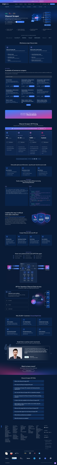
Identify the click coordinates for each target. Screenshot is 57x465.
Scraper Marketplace (17, 6)
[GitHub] (47, 427)
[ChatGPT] (44, 432)
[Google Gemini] (47, 432)
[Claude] (49, 432)
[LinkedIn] (44, 427)
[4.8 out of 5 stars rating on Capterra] (14, 13)
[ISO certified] (40, 458)
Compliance (34, 6)
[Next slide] (51, 353)
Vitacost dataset (31, 114)
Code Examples (29, 6)
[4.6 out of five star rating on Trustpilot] (6, 13)
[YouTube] (46, 427)
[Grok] (51, 432)
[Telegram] (47, 437)
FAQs (45, 6)
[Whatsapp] (44, 437)
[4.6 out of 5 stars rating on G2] (10, 13)
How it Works (40, 6)
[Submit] (51, 77)
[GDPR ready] (45, 458)
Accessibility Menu (7, 462)
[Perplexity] (46, 432)
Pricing (23, 6)
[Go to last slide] (5, 353)
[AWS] (6, 453)
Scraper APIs (7, 6)
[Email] (46, 437)
